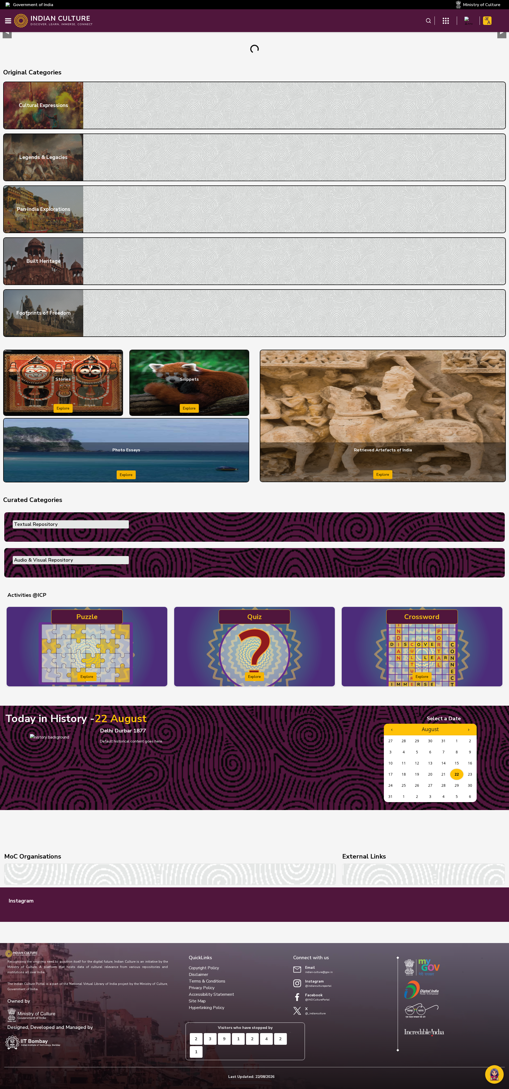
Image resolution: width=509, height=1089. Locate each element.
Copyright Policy (204, 968)
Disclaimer (198, 974)
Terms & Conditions (207, 981)
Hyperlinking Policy (206, 1008)
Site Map (197, 1001)
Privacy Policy (201, 988)
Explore (63, 408)
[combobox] (487, 20)
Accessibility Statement (211, 994)
